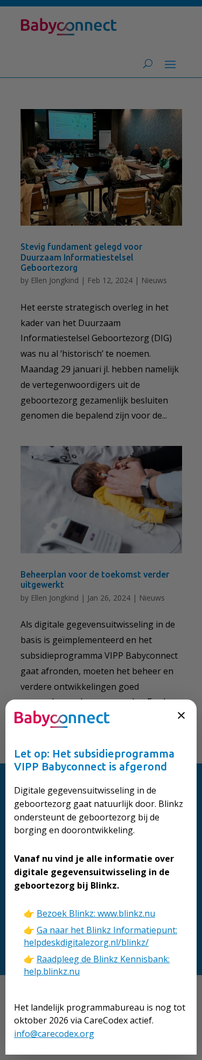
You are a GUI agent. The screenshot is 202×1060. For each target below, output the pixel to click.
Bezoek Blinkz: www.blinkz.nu (96, 913)
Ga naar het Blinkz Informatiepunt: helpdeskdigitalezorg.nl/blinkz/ (100, 936)
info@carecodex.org (54, 1034)
